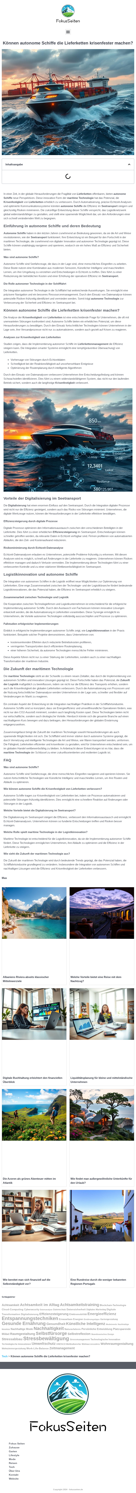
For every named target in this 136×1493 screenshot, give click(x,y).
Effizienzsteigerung (54, 1314)
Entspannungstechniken (30, 1318)
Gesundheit (55, 1324)
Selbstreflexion (79, 1334)
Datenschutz (59, 1309)
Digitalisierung (30, 1314)
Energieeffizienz (101, 1314)
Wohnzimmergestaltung (14, 1348)
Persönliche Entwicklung (96, 1328)
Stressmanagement (80, 1339)
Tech (5, 1356)
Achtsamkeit (10, 1305)
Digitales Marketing (96, 1309)
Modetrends (111, 1324)
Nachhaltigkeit (49, 1328)
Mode (12, 1459)
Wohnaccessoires (91, 1344)
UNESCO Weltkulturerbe (68, 1344)
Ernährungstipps (92, 1319)
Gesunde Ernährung (24, 1323)
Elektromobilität (78, 1314)
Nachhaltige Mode (22, 1329)
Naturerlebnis (72, 1329)
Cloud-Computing (12, 1309)
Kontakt (13, 1474)
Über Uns (14, 1470)
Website (14, 1478)
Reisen (13, 1463)
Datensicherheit (76, 1309)
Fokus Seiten (17, 1443)
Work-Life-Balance (37, 1348)
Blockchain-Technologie (113, 1305)
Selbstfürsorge (51, 1333)
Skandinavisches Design (102, 1334)
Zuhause (14, 1447)
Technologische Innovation (105, 1339)
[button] (68, 32)
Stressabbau (12, 1339)
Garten (13, 1451)
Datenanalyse (46, 1310)
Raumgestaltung (22, 1334)
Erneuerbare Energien (71, 1319)
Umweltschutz (44, 1344)
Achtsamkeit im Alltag (39, 1305)
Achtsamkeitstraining (79, 1304)
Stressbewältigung (46, 1338)
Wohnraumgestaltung (117, 1344)
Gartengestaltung (109, 1319)
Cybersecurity (31, 1309)
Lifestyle (14, 1455)
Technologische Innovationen (16, 1344)
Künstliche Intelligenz (85, 1323)
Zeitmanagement (62, 1348)
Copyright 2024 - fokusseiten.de (68, 1489)
